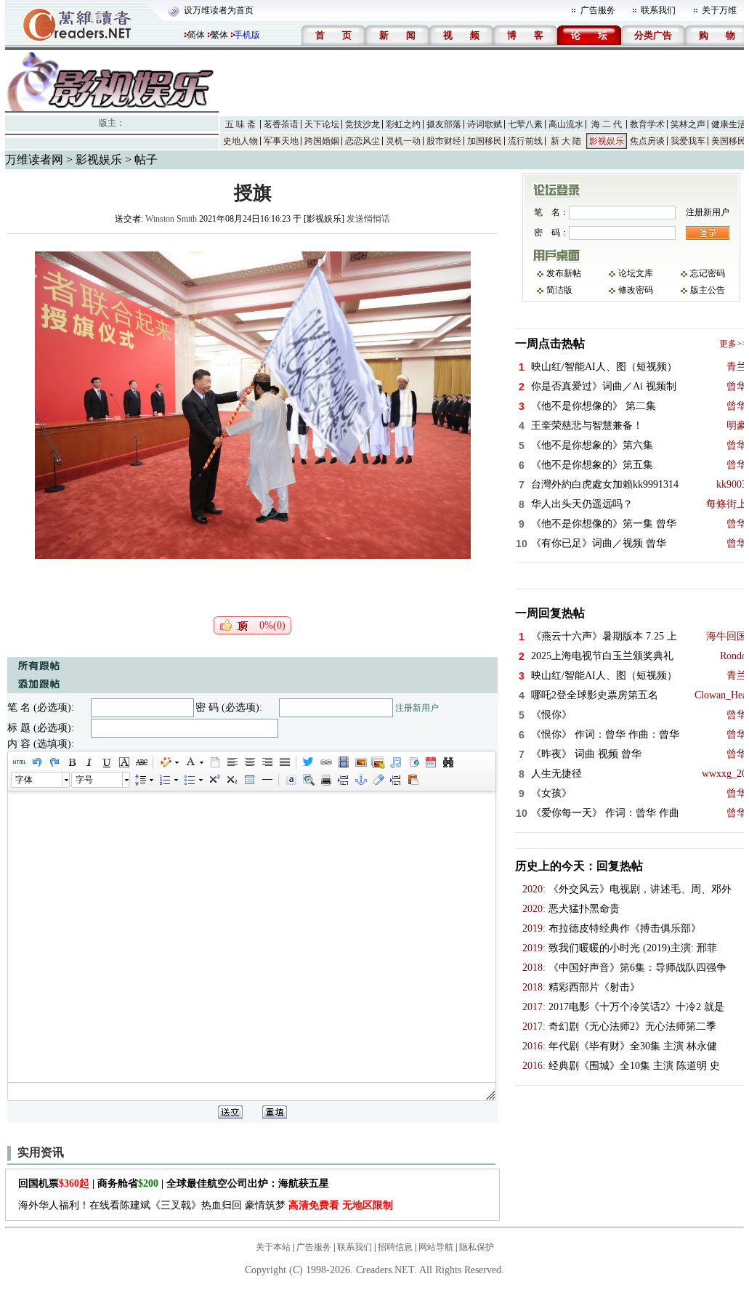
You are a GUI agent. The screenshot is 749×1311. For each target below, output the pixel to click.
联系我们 (658, 10)
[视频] (343, 762)
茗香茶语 (281, 124)
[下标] (231, 780)
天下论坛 (321, 124)
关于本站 (273, 1247)
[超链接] (325, 762)
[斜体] (88, 762)
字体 (24, 780)
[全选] (290, 780)
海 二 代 (606, 124)
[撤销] (36, 762)
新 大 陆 (566, 141)
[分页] (343, 780)
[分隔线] (266, 780)
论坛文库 (635, 273)
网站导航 (435, 1247)
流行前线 (525, 141)
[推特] (308, 762)
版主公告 (707, 290)
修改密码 (635, 290)
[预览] (308, 780)
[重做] (53, 762)
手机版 (247, 35)
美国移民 (728, 141)
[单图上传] (360, 762)
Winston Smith (171, 219)
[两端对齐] (284, 762)
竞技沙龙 (362, 124)
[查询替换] (447, 762)
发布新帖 (563, 273)
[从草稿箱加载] (412, 780)
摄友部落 (443, 124)
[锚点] (360, 780)
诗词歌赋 (484, 124)
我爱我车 (688, 141)
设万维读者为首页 (219, 10)
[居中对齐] (249, 762)
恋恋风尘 (362, 141)
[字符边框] (123, 762)
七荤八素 (525, 124)
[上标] (213, 780)
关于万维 (719, 10)
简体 (196, 35)
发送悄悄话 (368, 219)
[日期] (430, 762)
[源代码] (19, 762)
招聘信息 (395, 1247)
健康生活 (728, 124)
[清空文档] (214, 762)
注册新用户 (417, 708)
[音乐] (395, 762)
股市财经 (443, 141)
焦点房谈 (647, 141)
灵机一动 (403, 141)
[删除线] (141, 762)
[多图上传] (378, 762)
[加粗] (71, 762)
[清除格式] (378, 780)
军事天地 (281, 141)
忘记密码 (707, 273)
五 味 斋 (240, 124)
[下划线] (106, 762)
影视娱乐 (606, 141)
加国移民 (484, 141)
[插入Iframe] (412, 762)
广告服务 (597, 10)
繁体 (219, 35)
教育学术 (647, 124)
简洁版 (559, 290)
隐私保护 (476, 1247)
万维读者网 (34, 159)
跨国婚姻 (321, 141)
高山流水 (565, 124)
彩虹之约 (403, 124)
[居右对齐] (266, 762)
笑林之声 (688, 124)
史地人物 (240, 141)
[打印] (325, 780)
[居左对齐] (231, 762)
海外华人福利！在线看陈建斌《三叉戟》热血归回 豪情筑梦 (205, 1205)
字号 (84, 780)
